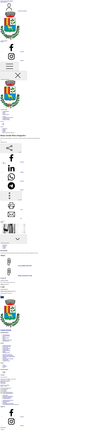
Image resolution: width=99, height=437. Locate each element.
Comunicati (5, 366)
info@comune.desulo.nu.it (8, 392)
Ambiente (4, 357)
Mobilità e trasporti (6, 352)
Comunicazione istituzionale (8, 117)
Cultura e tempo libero (7, 346)
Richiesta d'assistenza (6, 398)
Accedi (1, 126)
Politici (4, 338)
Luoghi (4, 371)
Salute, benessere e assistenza (8, 358)
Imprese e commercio (6, 348)
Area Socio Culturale (4, 280)
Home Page (5, 128)
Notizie (4, 130)
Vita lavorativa (5, 347)
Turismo (4, 351)
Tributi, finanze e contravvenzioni (9, 356)
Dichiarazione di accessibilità (8, 403)
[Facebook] (3, 123)
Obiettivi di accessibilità (4, 385)
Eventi (4, 372)
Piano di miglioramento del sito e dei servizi (11, 404)
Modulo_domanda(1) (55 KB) (25, 275)
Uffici (4, 336)
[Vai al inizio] (0, 295)
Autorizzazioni (5, 359)
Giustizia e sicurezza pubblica (8, 355)
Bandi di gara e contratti (4, 381)
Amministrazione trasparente (8, 400)
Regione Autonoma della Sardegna (6, 0)
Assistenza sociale (6, 118)
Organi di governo (6, 334)
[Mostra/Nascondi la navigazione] (9, 66)
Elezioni (4, 116)
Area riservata (3, 383)
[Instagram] (3, 124)
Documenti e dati (6, 340)
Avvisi (4, 131)
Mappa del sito (3, 427)
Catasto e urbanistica (6, 350)
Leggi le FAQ (5, 395)
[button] (6, 111)
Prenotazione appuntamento (8, 396)
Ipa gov (1, 386)
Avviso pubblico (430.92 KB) (24, 265)
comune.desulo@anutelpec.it (8, 393)
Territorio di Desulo (4, 289)
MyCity (2, 429)
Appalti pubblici (6, 349)
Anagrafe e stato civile (7, 345)
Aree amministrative (6, 335)
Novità (4, 129)
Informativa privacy (6, 401)
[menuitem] (13, 161)
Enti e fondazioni (6, 337)
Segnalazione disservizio (7, 397)
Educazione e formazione (7, 354)
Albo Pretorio (2, 382)
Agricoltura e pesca (6, 360)
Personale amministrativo (7, 339)
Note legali (5, 402)
